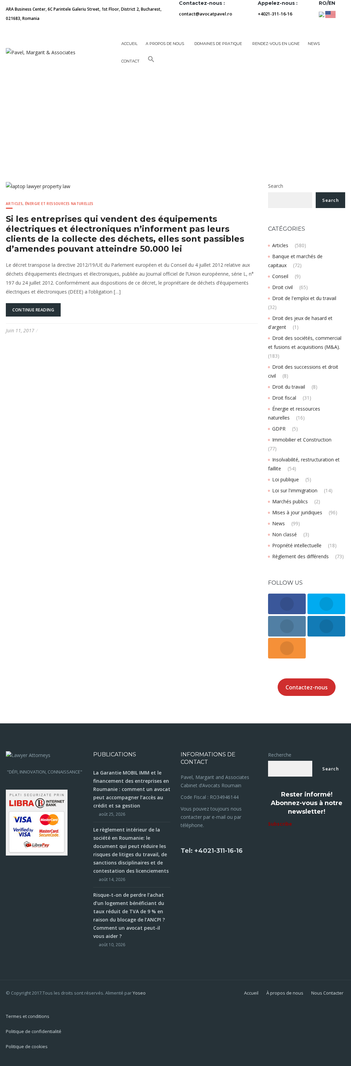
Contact (130, 61)
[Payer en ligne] (37, 822)
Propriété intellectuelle (297, 545)
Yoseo (139, 993)
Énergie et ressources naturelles (59, 203)
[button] (151, 61)
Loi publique (285, 479)
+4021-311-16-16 (275, 14)
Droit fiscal (284, 397)
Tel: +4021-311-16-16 (212, 851)
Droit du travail (288, 386)
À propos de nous (284, 993)
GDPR (279, 428)
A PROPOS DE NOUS (165, 43)
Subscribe (280, 824)
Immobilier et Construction (301, 439)
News (278, 523)
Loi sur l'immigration (294, 490)
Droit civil (282, 287)
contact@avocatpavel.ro (205, 14)
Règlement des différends (300, 556)
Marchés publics (290, 501)
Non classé (284, 534)
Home (13, 118)
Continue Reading (33, 310)
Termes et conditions (27, 1016)
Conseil (280, 276)
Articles (14, 203)
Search (275, 186)
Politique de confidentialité (33, 1031)
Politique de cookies (27, 1046)
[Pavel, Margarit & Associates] (40, 52)
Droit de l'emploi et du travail (304, 298)
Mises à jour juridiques (297, 512)
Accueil (129, 43)
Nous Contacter (327, 993)
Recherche (279, 755)
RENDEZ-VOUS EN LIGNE (276, 43)
